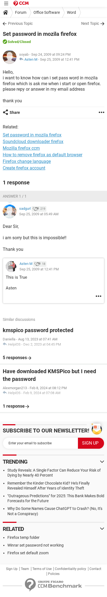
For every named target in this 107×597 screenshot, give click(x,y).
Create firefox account (24, 168)
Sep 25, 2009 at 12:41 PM (59, 59)
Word (71, 12)
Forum (20, 12)
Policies (54, 574)
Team (25, 569)
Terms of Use (42, 569)
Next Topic (90, 23)
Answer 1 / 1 (15, 196)
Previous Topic (20, 23)
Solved (13, 42)
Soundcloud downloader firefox (33, 141)
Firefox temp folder (23, 537)
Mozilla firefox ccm (21, 148)
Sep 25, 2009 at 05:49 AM (38, 214)
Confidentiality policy (70, 569)
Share (15, 112)
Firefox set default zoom (28, 553)
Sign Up (12, 569)
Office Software (46, 12)
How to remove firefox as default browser (42, 154)
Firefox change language (27, 161)
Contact (95, 569)
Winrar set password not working (35, 545)
